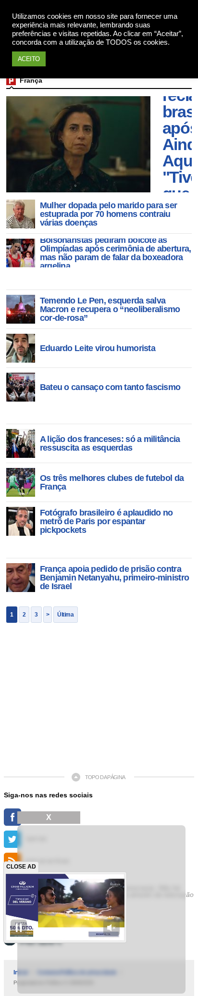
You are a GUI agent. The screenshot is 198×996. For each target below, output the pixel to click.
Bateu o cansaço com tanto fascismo (110, 387)
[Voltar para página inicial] (11, 80)
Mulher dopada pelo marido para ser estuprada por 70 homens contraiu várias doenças (108, 214)
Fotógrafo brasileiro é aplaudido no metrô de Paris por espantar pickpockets (106, 521)
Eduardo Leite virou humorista (97, 348)
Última (65, 614)
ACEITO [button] (29, 59)
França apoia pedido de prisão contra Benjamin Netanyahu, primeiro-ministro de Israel (114, 578)
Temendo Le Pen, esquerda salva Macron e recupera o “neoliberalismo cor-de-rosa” (110, 309)
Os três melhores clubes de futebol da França (112, 482)
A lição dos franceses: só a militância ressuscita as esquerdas (110, 443)
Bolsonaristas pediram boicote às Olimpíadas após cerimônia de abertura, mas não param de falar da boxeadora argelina (115, 253)
